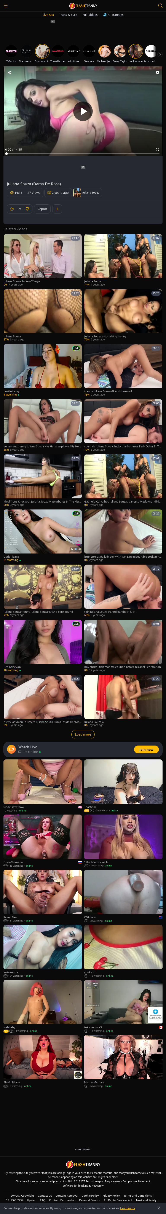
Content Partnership (62, 1200)
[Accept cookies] (159, 1208)
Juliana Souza (92, 281)
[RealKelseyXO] (43, 646)
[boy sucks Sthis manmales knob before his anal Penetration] (123, 646)
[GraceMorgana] (42, 841)
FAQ (42, 1200)
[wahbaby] (42, 1006)
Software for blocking (75, 1186)
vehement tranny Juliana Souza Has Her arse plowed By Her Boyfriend (42, 446)
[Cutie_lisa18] (43, 535)
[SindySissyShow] (42, 785)
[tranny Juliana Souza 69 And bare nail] (123, 370)
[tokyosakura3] (123, 1006)
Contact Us (45, 1196)
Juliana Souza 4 (94, 722)
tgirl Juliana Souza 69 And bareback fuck (109, 611)
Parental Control (89, 1200)
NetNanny (97, 1186)
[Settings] (157, 72)
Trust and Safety (146, 1200)
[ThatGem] (123, 785)
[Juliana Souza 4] (123, 701)
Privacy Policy (111, 1196)
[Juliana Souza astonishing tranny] (123, 315)
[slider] (83, 153)
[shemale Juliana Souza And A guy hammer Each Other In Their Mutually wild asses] (123, 425)
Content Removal (67, 1196)
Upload (31, 1200)
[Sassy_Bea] (42, 896)
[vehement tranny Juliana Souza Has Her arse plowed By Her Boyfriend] (43, 425)
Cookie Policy (90, 1196)
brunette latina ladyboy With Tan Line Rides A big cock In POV (122, 556)
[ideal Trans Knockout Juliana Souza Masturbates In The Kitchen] (43, 480)
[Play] (83, 111)
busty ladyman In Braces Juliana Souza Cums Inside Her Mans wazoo (42, 722)
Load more (83, 734)
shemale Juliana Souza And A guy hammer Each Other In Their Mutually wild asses (123, 446)
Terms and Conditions (138, 1196)
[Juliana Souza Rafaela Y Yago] (43, 260)
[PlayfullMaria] (42, 1061)
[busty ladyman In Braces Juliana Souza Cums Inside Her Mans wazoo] (43, 701)
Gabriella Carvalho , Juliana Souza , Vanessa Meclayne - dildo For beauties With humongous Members (122, 501)
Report (42, 209)
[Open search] (160, 6)
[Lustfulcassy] (43, 370)
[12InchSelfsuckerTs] (123, 841)
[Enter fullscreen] (157, 149)
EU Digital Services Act (118, 1200)
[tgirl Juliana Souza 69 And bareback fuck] (123, 591)
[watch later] (8, 239)
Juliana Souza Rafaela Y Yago (22, 281)
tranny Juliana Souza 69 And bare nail (108, 391)
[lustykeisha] (42, 951)
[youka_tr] (123, 951)
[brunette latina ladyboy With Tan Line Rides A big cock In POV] (123, 535)
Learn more (127, 1208)
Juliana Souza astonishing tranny (105, 336)
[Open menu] (6, 6)
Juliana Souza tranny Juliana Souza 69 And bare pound (38, 611)
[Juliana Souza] (123, 260)
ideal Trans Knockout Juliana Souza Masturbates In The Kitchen (42, 501)
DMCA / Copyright (22, 1196)
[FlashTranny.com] (83, 5)
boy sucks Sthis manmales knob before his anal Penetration (122, 666)
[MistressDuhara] (123, 1061)
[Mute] (9, 72)
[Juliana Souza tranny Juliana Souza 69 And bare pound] (43, 591)
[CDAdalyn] (123, 896)
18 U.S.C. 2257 (14, 1200)
